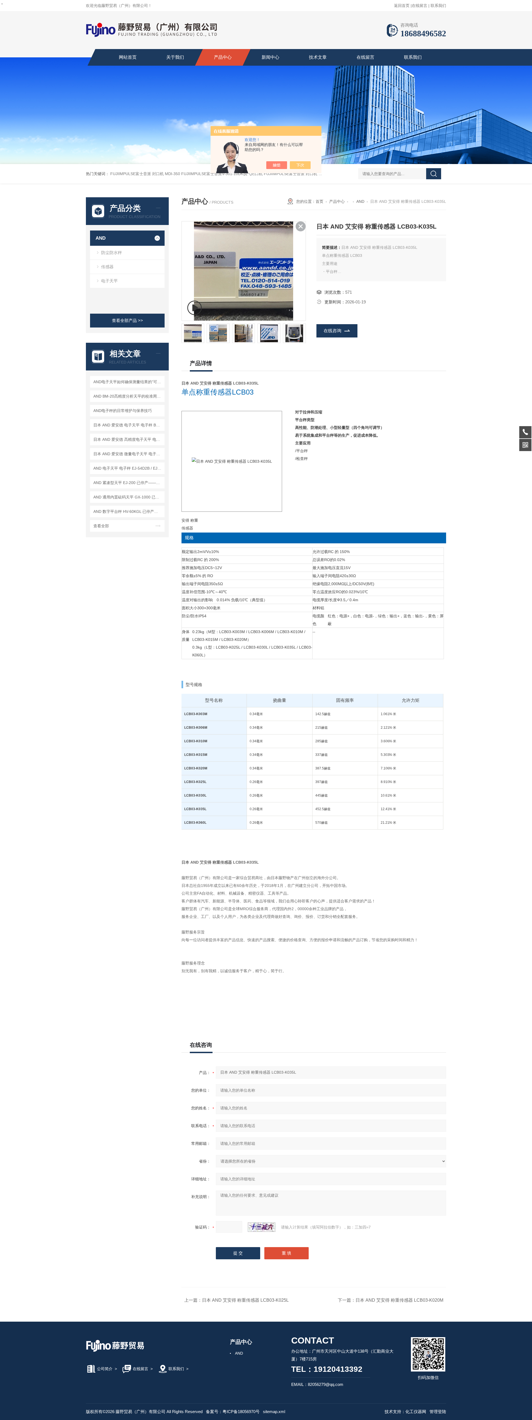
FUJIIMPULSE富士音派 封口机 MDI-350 (145, 174)
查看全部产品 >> (127, 320)
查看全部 (101, 526)
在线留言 (419, 5)
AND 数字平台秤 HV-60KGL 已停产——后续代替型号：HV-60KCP (128, 511)
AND (101, 238)
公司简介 (104, 1369)
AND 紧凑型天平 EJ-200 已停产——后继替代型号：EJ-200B (128, 482)
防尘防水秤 (111, 252)
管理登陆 (437, 1411)
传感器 (107, 266)
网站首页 (128, 57)
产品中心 (223, 57)
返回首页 (402, 5)
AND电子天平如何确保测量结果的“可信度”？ (128, 382)
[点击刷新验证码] (261, 1227)
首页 (319, 201)
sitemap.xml (274, 1411)
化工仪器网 (415, 1411)
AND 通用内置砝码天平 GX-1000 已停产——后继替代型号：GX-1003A (128, 497)
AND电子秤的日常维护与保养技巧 (122, 410)
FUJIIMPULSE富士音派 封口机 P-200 (296, 174)
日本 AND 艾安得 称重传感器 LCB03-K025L (245, 1300)
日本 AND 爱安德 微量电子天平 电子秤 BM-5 (128, 454)
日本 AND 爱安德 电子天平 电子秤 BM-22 (128, 425)
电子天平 (109, 280)
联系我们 (438, 5)
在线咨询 (332, 330)
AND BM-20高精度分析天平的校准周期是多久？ (128, 396)
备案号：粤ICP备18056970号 (233, 1411)
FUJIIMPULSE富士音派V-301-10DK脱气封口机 (222, 174)
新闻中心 (270, 57)
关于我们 (175, 57)
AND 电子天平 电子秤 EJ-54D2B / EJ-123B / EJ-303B (128, 468)
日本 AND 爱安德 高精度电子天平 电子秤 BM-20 (128, 439)
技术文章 (318, 57)
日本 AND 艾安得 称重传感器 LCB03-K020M (399, 1300)
